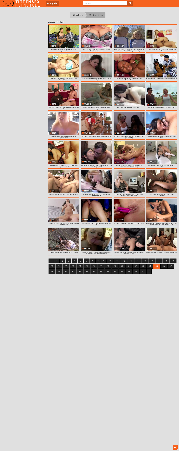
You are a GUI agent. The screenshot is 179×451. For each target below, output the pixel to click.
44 (94, 271)
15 (145, 261)
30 (122, 266)
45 (101, 271)
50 (136, 271)
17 (159, 261)
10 (110, 261)
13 (131, 261)
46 (108, 271)
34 (150, 266)
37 (170, 266)
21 (59, 266)
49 (129, 271)
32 (136, 266)
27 (101, 266)
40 (66, 271)
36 (163, 266)
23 (73, 266)
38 (52, 271)
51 (143, 271)
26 (94, 266)
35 (157, 266)
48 (122, 271)
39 (59, 271)
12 (124, 261)
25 (87, 266)
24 (80, 266)
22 (66, 266)
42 (80, 271)
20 (52, 266)
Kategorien (52, 3)
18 (166, 261)
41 (73, 271)
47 (115, 271)
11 (117, 261)
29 (115, 266)
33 (143, 266)
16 (152, 261)
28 (108, 266)
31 (129, 266)
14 (138, 261)
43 (87, 271)
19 (173, 261)
